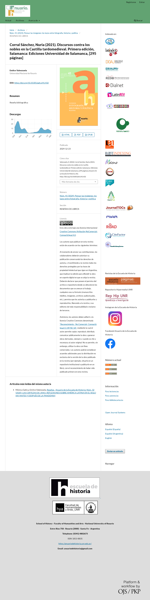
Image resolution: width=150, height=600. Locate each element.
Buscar (139, 20)
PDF (78, 135)
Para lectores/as (112, 391)
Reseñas (51, 390)
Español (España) (112, 429)
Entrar (142, 2)
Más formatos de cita (71, 182)
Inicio (12, 30)
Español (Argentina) (114, 433)
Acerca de (33, 20)
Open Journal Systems (115, 412)
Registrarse (131, 2)
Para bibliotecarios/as (114, 400)
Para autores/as (112, 396)
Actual (8, 20)
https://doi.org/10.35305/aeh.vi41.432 (31, 83)
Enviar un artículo (115, 451)
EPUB (89, 135)
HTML (67, 135)
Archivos (20, 20)
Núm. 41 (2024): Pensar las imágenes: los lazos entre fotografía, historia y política (44, 33)
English (108, 438)
